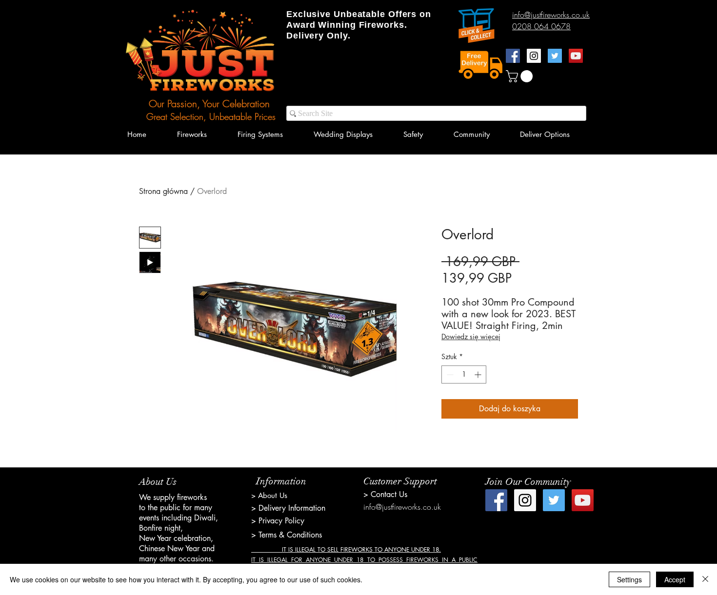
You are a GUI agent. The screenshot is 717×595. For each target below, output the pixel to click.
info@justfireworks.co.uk (402, 506)
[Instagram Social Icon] (534, 56)
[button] (521, 76)
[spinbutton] (464, 374)
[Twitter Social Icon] (555, 56)
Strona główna (163, 191)
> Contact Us (385, 494)
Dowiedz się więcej (470, 336)
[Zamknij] (705, 579)
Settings (629, 579)
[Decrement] (449, 374)
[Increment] (479, 374)
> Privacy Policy (277, 521)
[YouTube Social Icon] (576, 56)
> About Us (269, 495)
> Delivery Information (288, 508)
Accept (674, 579)
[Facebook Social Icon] (513, 56)
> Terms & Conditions (286, 535)
